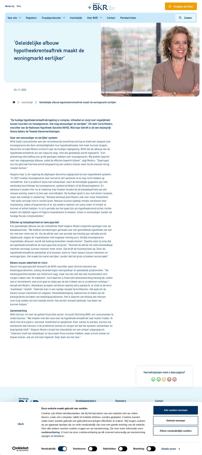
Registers (31, 17)
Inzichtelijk (76, 17)
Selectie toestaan (175, 420)
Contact (111, 17)
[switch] (92, 448)
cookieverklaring (50, 432)
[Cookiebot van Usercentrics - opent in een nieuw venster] (20, 448)
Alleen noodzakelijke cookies (176, 430)
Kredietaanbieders (86, 400)
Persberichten (128, 17)
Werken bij (9, 6)
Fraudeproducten (51, 17)
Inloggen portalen (183, 6)
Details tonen (168, 448)
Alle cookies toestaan (175, 410)
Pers (19, 6)
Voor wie (12, 17)
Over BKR (92, 17)
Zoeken (188, 17)
